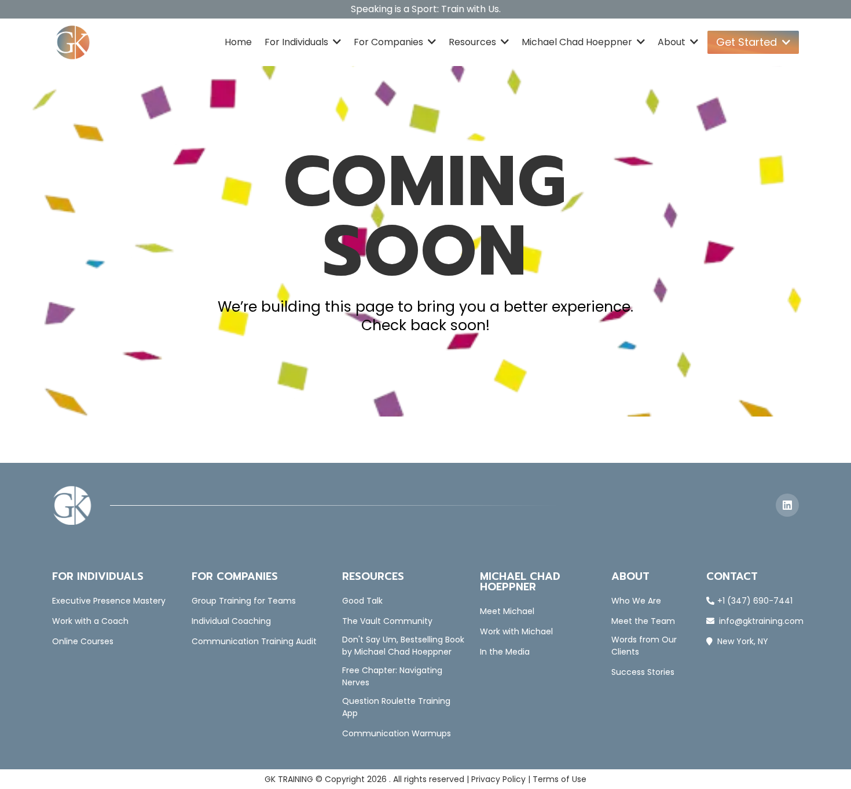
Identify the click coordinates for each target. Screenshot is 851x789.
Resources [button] (473, 42)
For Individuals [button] (298, 42)
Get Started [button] (748, 42)
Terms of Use (559, 779)
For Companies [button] (390, 42)
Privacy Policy (498, 779)
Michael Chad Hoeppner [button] (578, 42)
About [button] (673, 42)
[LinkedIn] (787, 505)
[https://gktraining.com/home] (73, 42)
